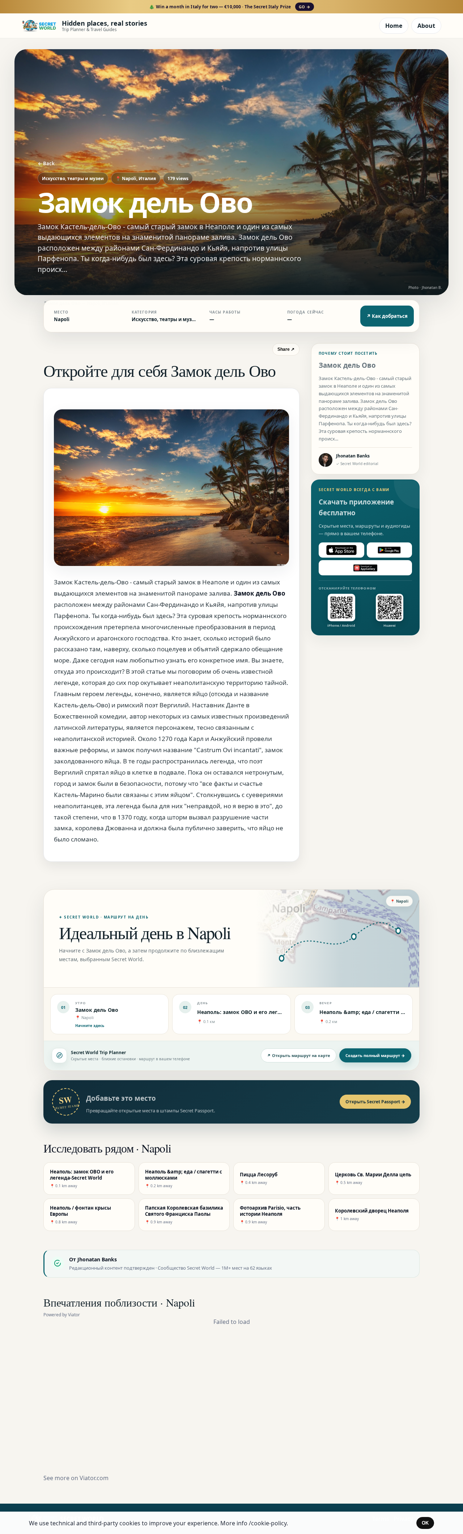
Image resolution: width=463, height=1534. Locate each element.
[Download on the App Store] (341, 550)
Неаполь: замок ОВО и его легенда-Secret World (260, 1012)
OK (425, 1523)
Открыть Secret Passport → (375, 1102)
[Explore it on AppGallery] (365, 567)
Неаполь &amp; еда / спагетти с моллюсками (379, 1012)
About (426, 26)
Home (393, 26)
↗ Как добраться (387, 316)
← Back (46, 163)
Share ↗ (285, 349)
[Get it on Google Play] (389, 550)
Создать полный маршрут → (375, 1055)
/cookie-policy (267, 1523)
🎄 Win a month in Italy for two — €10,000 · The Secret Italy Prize (229, 7)
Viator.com (94, 1478)
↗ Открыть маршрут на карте (298, 1055)
